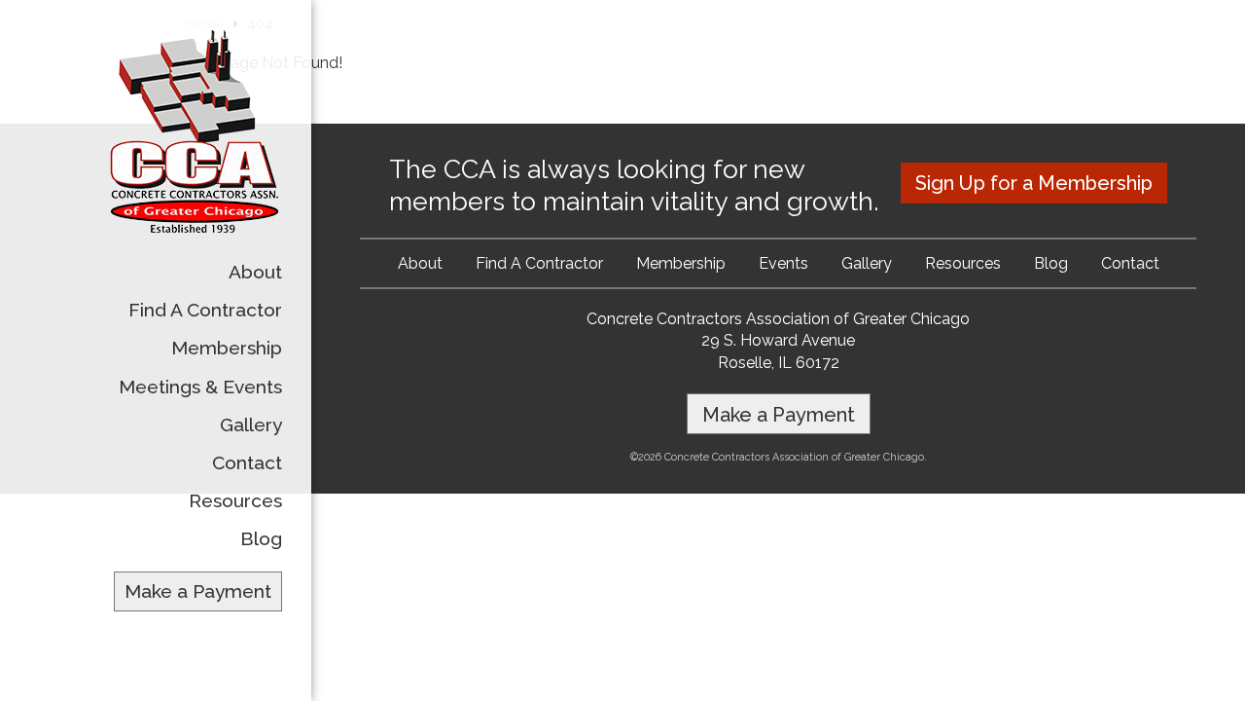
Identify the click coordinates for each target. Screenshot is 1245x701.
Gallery (251, 424)
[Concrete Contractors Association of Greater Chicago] (194, 228)
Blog (261, 538)
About (255, 271)
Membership (226, 347)
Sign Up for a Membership (1034, 183)
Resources (235, 500)
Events (783, 263)
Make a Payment (197, 591)
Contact (247, 462)
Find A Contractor (205, 309)
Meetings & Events (200, 386)
